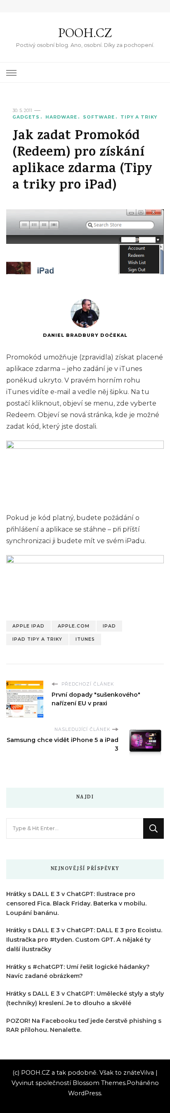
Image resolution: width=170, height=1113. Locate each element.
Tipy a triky (138, 117)
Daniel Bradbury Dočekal (85, 335)
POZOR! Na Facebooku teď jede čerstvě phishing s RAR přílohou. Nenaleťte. (83, 1025)
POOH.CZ (85, 33)
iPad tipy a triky (37, 639)
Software (99, 117)
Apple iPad (28, 626)
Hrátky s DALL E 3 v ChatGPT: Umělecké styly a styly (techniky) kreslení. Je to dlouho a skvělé (85, 998)
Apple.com (74, 626)
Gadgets (26, 117)
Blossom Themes (99, 1083)
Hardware (61, 117)
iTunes (85, 639)
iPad (109, 626)
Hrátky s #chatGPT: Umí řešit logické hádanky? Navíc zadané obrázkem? (78, 971)
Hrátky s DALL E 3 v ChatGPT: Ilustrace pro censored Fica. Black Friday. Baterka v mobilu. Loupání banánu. (76, 903)
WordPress (84, 1093)
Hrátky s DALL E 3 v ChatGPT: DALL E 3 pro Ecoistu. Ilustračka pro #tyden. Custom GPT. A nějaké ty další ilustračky (84, 939)
